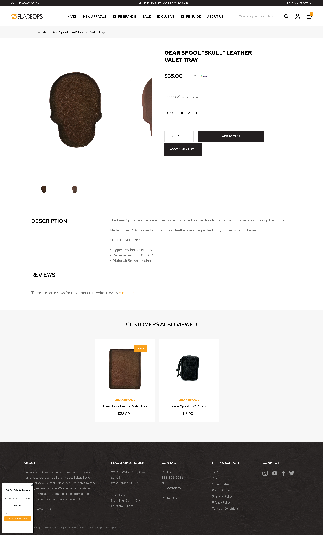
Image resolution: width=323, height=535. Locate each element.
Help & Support (297, 3)
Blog (215, 478)
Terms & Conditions (225, 508)
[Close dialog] (31, 484)
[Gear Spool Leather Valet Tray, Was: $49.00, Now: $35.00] (125, 368)
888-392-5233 (30, 3)
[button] (196, 76)
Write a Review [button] (192, 97)
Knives (71, 17)
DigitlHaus (114, 527)
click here (126, 292)
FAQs (215, 472)
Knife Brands (124, 17)
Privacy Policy (221, 502)
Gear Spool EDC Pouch (189, 406)
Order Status (220, 484)
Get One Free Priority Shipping (17, 519)
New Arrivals (95, 17)
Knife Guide (191, 17)
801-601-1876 (171, 488)
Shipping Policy (222, 496)
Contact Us (169, 498)
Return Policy (221, 490)
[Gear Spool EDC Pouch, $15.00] (189, 368)
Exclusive (166, 17)
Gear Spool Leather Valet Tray (125, 406)
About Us (215, 17)
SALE (146, 17)
